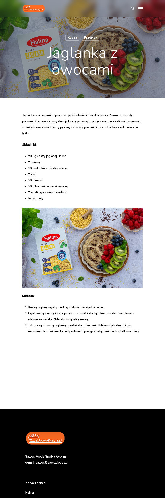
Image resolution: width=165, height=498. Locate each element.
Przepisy (90, 37)
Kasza (72, 37)
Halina (29, 493)
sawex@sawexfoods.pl (51, 462)
